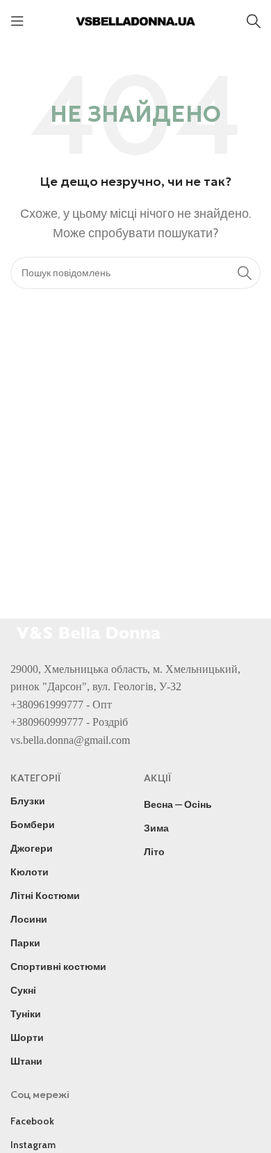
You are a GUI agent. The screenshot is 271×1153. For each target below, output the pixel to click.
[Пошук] (254, 21)
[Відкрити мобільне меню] (17, 21)
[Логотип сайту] (135, 19)
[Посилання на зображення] (90, 630)
